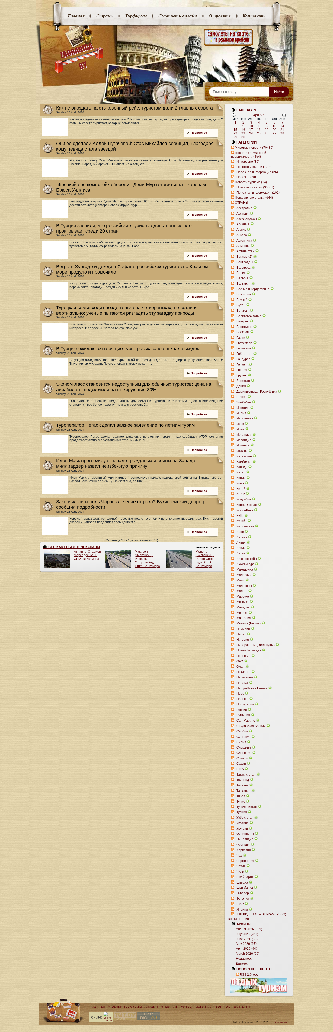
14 (282, 126)
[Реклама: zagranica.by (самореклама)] (259, 985)
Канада (241, 467)
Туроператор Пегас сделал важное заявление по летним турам (125, 425)
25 (259, 133)
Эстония (242, 898)
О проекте (220, 15)
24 (251, 133)
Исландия (244, 440)
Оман (240, 666)
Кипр (240, 483)
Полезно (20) (246, 177)
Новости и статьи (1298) (254, 167)
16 (243, 130)
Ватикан (242, 311)
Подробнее (199, 132)
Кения (241, 478)
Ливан (241, 542)
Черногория (245, 861)
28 (282, 133)
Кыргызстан (245, 526)
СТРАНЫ (241, 203)
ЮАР (240, 904)
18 (259, 130)
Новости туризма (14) (251, 182)
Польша (242, 699)
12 (266, 126)
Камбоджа (244, 462)
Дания (241, 386)
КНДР (240, 494)
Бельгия (242, 278)
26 (266, 133)
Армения (243, 246)
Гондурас (243, 359)
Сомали (242, 758)
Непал (241, 634)
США (240, 769)
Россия (241, 710)
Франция (243, 844)
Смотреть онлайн (177, 15)
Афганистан (245, 251)
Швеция (242, 882)
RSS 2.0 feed (249, 974)
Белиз (241, 273)
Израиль (242, 408)
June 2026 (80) (247, 939)
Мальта (241, 591)
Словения (243, 753)
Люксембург (245, 564)
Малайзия (244, 575)
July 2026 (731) (247, 934)
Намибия (243, 629)
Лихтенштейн (246, 559)
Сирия (241, 742)
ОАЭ (239, 661)
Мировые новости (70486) (254, 148)
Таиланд (242, 780)
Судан (241, 763)
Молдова (243, 607)
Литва (240, 553)
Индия (241, 413)
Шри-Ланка (244, 888)
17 (251, 130)
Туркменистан (246, 807)
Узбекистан (244, 817)
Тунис (240, 801)
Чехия (241, 866)
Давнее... (242, 963)
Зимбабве (243, 402)
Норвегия (243, 656)
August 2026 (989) (249, 929)
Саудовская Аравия (251, 726)
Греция (241, 370)
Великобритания (248, 316)
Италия (242, 451)
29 (235, 137)
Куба (240, 516)
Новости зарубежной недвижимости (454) (248, 154)
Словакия (243, 747)
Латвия (241, 537)
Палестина (244, 677)
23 (243, 133)
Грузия (241, 375)
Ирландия (244, 435)
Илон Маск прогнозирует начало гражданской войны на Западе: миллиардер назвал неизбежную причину (126, 463)
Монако (242, 613)
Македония (244, 569)
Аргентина (244, 240)
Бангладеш (244, 262)
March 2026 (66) (247, 953)
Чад (239, 855)
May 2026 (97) (246, 944)
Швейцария (245, 877)
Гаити (240, 338)
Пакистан (243, 672)
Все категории (238, 919)
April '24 (259, 115)
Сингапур (243, 737)
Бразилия (243, 294)
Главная (76, 15)
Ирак (240, 424)
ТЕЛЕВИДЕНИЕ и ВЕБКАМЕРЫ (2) (260, 914)
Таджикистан (245, 774)
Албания (242, 224)
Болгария (243, 284)
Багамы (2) (244, 257)
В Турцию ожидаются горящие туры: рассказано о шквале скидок (127, 348)
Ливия (241, 548)
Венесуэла (244, 327)
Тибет (240, 796)
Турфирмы (136, 15)
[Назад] (234, 116)
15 (235, 130)
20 (274, 130)
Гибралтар (244, 354)
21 (282, 130)
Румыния (243, 715)
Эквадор (242, 893)
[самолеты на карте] (166, 37)
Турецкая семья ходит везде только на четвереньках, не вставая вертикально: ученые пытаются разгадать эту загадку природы (127, 310)
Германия (243, 348)
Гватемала (244, 343)
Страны (104, 15)
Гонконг (242, 364)
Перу (240, 693)
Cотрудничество (196, 1007)
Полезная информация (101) (258, 192)
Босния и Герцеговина (253, 289)
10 (251, 126)
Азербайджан (246, 219)
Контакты (253, 15)
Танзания (243, 790)
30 (243, 137)
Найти (279, 92)
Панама (242, 683)
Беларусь (243, 267)
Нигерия (242, 639)
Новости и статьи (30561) (255, 187)
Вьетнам (242, 332)
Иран (240, 429)
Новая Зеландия (248, 650)
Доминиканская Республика (256, 391)
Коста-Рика (244, 510)
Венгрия (242, 321)
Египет (241, 397)
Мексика (242, 602)
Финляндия (244, 839)
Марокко (242, 596)
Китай (240, 489)
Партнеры (222, 1007)
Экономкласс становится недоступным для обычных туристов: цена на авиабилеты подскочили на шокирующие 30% (133, 387)
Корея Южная (246, 505)
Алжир (241, 230)
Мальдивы (244, 586)
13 (274, 126)
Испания (242, 445)
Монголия (243, 618)
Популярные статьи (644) (254, 197)
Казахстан (244, 456)
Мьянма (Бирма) (248, 623)
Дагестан (243, 381)
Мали (240, 580)
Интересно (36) (247, 162)
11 (259, 126)
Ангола (241, 235)
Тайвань (242, 785)
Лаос (240, 532)
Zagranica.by (283, 1022)
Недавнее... (244, 958)
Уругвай (242, 828)
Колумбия (243, 499)
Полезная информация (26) (257, 172)
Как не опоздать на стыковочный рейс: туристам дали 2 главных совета (134, 108)
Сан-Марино (245, 720)
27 (274, 133)
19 (266, 130)
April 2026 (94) (246, 948)
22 (235, 133)
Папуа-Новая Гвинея (251, 688)
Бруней (241, 300)
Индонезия (244, 418)
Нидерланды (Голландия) (255, 645)
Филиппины (245, 834)
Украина (242, 823)
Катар (240, 472)
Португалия (245, 704)
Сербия (242, 731)
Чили (240, 871)
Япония (242, 909)
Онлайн (151, 1007)
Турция (241, 812)
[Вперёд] (284, 116)
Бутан (240, 305)
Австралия (244, 208)
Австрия (242, 213)
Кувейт (241, 521)
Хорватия (243, 850)
